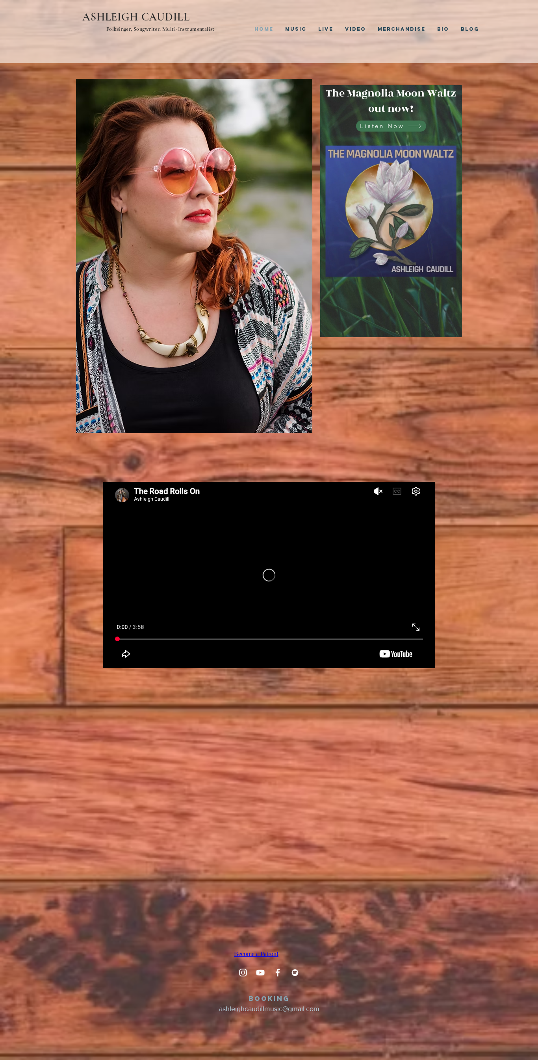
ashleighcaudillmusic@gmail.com (269, 1009)
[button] (452, 328)
